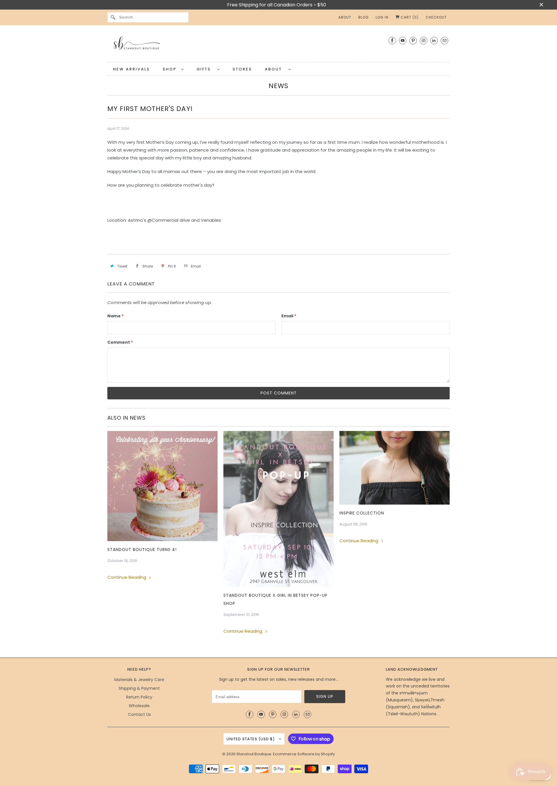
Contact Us (139, 714)
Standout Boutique (253, 754)
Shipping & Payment (139, 688)
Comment (120, 342)
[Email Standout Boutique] (444, 40)
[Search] (113, 17)
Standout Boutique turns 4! (142, 549)
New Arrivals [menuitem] (131, 69)
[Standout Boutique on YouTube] (402, 40)
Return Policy (139, 697)
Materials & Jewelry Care (139, 680)
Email (288, 316)
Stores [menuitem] (242, 69)
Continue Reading (127, 577)
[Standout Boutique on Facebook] (392, 40)
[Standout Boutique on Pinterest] (413, 40)
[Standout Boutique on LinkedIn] (434, 40)
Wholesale (139, 706)
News (278, 85)
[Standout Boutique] (278, 45)
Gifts (205, 69)
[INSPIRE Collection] (394, 468)
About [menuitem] (344, 17)
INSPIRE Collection (361, 513)
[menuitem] (173, 68)
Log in (382, 17)
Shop (170, 69)
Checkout (436, 17)
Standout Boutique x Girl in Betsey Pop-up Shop (275, 599)
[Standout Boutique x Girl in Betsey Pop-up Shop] (278, 509)
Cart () (409, 17)
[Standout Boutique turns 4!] (162, 486)
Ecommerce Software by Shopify (304, 754)
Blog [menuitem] (363, 17)
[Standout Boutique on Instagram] (423, 40)
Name (115, 316)
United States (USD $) (251, 739)
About (275, 69)
